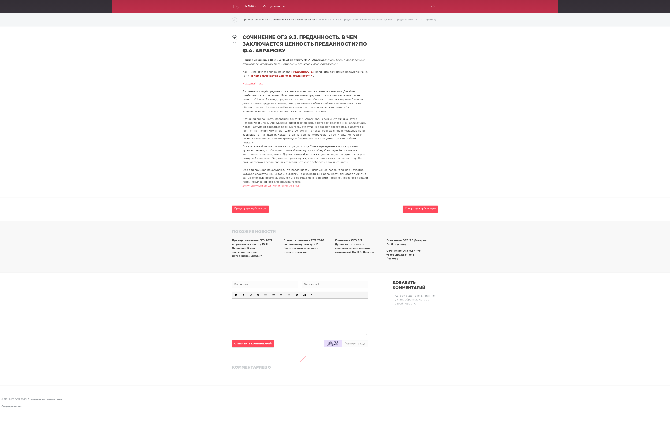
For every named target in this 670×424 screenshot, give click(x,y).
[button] (236, 295)
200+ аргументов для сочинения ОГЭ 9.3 (271, 186)
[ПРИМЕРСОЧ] (235, 6)
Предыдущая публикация (250, 208)
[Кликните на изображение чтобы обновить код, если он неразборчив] (333, 343)
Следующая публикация (420, 208)
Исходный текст (254, 84)
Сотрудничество (274, 6)
